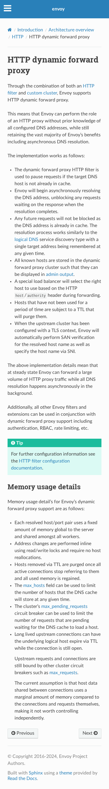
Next (88, 733)
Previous (24, 733)
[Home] (10, 29)
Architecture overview (71, 30)
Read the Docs (22, 778)
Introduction (30, 30)
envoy (58, 9)
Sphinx (36, 773)
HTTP (18, 37)
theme (65, 773)
